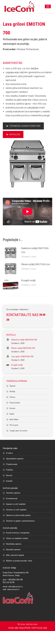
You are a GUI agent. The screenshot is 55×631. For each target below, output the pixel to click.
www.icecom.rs (13, 589)
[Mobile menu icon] (48, 6)
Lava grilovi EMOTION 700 (22, 356)
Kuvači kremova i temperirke (17, 533)
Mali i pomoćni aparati (15, 555)
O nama (9, 453)
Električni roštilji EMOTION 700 (34, 250)
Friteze (12, 397)
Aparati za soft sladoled (15, 504)
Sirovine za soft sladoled (16, 510)
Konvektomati (11, 498)
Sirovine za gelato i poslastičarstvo (20, 521)
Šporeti (12, 386)
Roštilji (12, 391)
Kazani (12, 408)
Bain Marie (14, 419)
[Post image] (10, 252)
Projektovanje (11, 464)
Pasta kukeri (15, 403)
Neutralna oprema (13, 549)
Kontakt (9, 481)
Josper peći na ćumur (18, 431)
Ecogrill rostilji (28, 280)
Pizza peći (14, 425)
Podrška (9, 470)
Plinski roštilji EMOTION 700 (35, 264)
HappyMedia (24, 628)
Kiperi (12, 414)
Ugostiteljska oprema (14, 459)
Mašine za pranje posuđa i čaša (19, 561)
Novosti (9, 475)
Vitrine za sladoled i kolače (17, 538)
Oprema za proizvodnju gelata (18, 515)
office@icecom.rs (15, 587)
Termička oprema (13, 493)
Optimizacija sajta (39, 628)
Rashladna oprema (13, 544)
